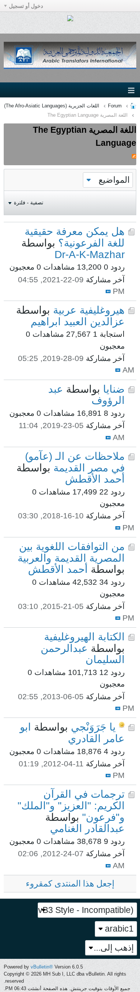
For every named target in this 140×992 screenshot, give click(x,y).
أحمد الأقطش (95, 479)
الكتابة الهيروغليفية (84, 637)
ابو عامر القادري (72, 732)
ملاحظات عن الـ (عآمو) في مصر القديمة (75, 462)
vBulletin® (42, 967)
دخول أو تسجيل (26, 6)
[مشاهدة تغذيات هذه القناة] (134, 155)
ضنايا (114, 389)
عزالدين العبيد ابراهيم (78, 321)
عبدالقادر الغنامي (87, 828)
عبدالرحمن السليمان (83, 654)
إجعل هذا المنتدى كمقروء (70, 883)
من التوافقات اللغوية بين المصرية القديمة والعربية (71, 552)
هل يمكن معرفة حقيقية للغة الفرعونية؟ (75, 237)
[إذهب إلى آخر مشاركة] (108, 291)
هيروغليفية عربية (89, 310)
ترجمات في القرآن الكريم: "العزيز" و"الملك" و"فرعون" (71, 805)
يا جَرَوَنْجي (93, 727)
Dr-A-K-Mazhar (90, 254)
